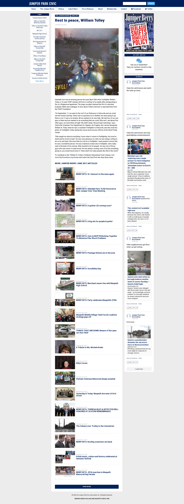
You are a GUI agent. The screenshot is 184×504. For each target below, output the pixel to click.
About (100, 9)
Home (33, 9)
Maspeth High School (40, 34)
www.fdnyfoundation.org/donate (67, 157)
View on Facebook (132, 114)
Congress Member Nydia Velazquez (39, 74)
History (61, 9)
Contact (124, 9)
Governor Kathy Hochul (39, 78)
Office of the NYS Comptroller (39, 47)
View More (87, 486)
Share (140, 114)
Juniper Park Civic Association (138, 82)
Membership (112, 9)
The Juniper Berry (47, 9)
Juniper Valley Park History (39, 64)
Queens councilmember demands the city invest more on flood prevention (138, 342)
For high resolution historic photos (39, 37)
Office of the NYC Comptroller (39, 60)
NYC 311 (39, 30)
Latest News (73, 9)
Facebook (137, 9)
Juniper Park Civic (42, 3)
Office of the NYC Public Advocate (40, 26)
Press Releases (88, 9)
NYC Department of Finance (39, 42)
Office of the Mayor (39, 56)
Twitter (150, 9)
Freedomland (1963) (40, 18)
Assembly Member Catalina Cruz (39, 69)
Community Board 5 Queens (39, 52)
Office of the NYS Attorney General (39, 22)
